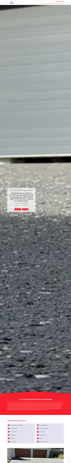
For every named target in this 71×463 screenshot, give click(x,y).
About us (46, 3)
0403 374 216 (60, 1)
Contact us (61, 3)
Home (42, 3)
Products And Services (53, 3)
